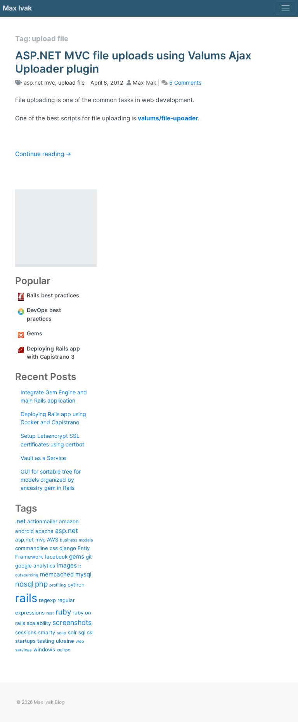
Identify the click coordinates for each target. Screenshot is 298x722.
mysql (83, 574)
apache (44, 531)
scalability (39, 623)
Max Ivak (17, 8)
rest (50, 613)
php (41, 584)
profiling (57, 585)
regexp (47, 600)
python (76, 584)
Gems (34, 333)
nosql (24, 584)
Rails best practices (53, 295)
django (67, 548)
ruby (63, 611)
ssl (90, 632)
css (54, 548)
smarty (46, 632)
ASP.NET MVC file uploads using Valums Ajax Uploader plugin (133, 62)
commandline (31, 548)
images (67, 565)
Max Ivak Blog (49, 702)
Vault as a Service (43, 458)
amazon (69, 521)
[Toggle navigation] (285, 8)
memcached (57, 574)
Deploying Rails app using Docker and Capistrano (53, 418)
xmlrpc (63, 650)
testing (45, 641)
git (89, 557)
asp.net (66, 531)
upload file (71, 82)
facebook (56, 557)
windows (44, 649)
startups (25, 641)
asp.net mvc (39, 82)
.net (20, 521)
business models (76, 540)
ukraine (65, 641)
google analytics (35, 565)
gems (76, 556)
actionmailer (42, 521)
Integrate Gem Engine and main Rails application (54, 396)
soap (61, 632)
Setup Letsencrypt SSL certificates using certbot (52, 439)
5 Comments (185, 82)
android (24, 531)
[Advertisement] (56, 227)
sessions (25, 632)
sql (81, 632)
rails (26, 598)
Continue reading (43, 154)
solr (72, 632)
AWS (52, 539)
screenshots (72, 622)
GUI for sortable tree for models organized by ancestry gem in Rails (51, 479)
